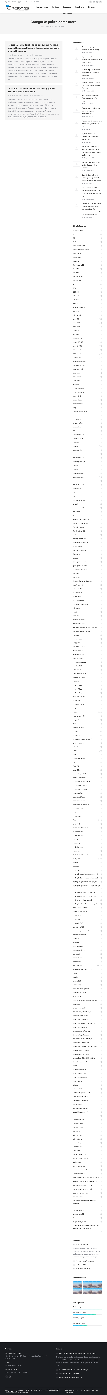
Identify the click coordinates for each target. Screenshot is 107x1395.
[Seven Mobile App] (78, 1284)
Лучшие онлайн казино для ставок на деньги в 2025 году (92, 124)
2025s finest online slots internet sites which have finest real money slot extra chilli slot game (91, 151)
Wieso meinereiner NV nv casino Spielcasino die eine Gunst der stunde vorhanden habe (91, 192)
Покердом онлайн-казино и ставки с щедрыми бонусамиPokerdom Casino (31, 90)
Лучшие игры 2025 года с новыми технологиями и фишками (91, 72)
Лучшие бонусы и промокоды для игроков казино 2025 (91, 136)
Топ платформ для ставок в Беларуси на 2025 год (91, 48)
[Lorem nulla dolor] (87, 1291)
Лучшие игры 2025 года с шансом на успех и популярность (91, 111)
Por (24, 55)
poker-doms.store (13, 55)
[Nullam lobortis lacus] (97, 1284)
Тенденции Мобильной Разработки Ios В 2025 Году (90, 98)
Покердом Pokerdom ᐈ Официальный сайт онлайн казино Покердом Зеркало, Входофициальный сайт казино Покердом (34, 48)
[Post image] (76, 48)
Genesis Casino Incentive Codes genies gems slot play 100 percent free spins (91, 178)
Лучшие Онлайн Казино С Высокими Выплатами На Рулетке (91, 85)
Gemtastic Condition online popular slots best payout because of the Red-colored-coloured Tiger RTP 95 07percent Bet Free (91, 209)
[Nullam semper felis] (87, 1284)
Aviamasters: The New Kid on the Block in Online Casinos (91, 165)
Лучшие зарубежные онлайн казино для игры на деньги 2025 (92, 59)
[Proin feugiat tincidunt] (97, 1291)
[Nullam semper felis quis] (78, 1291)
